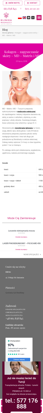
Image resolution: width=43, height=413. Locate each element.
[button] (36, 365)
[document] (21, 206)
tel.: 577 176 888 (21, 403)
